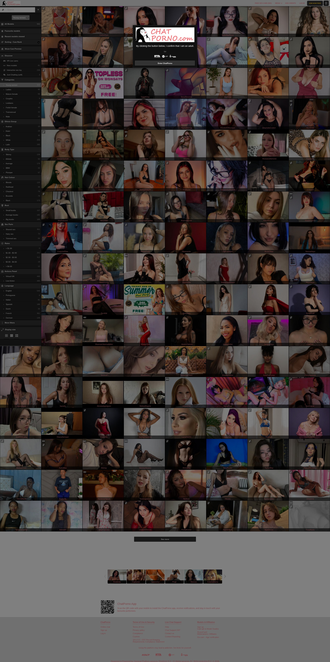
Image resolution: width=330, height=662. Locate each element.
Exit (165, 51)
